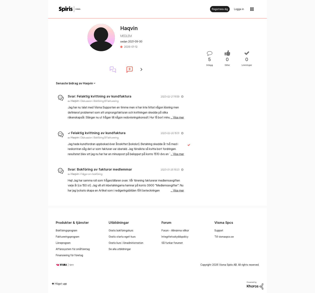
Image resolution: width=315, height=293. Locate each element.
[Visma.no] (69, 9)
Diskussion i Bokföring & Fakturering (100, 100)
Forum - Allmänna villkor (175, 230)
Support (218, 230)
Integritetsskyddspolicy (175, 236)
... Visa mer (177, 117)
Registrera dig (220, 9)
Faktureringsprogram (67, 236)
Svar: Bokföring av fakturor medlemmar (100, 169)
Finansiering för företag (69, 255)
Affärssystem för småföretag (73, 249)
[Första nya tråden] (129, 69)
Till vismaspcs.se (224, 236)
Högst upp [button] (61, 283)
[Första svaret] (112, 69)
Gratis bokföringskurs (121, 230)
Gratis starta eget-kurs (122, 236)
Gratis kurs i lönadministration (126, 242)
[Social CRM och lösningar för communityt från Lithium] (255, 285)
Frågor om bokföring (91, 173)
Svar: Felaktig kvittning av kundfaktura (99, 96)
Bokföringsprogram (66, 230)
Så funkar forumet (172, 242)
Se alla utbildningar (120, 249)
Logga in (239, 9)
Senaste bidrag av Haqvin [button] (74, 83)
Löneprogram (63, 242)
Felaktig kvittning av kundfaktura (98, 133)
